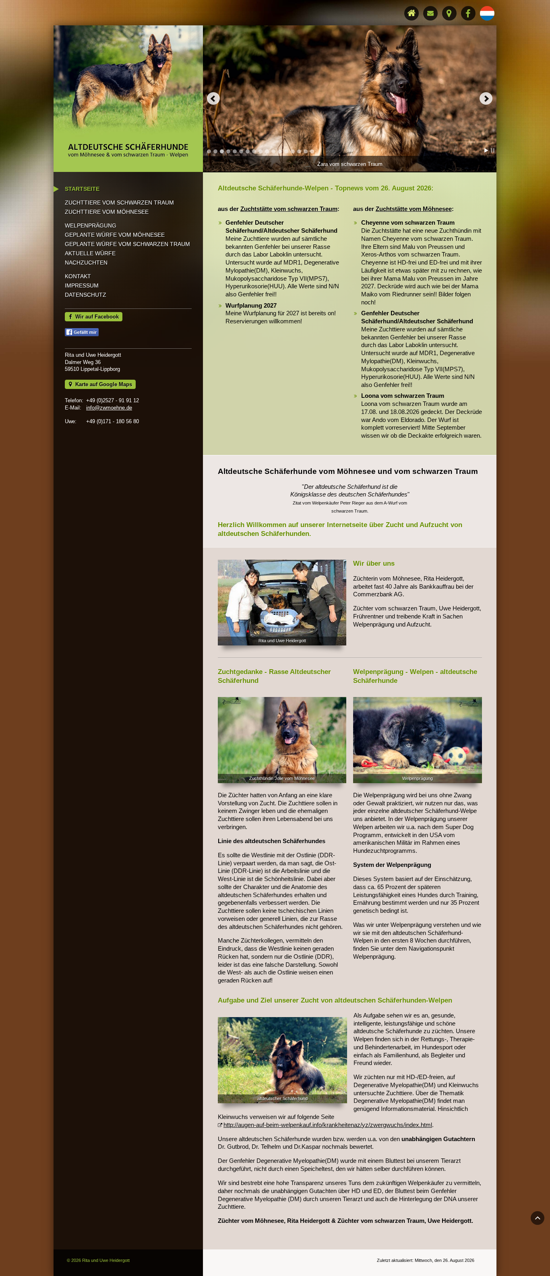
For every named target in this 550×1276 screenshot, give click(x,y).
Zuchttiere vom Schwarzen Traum (119, 202)
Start (486, 150)
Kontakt (78, 276)
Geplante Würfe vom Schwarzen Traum (127, 244)
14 (293, 151)
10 (267, 151)
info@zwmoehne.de (109, 408)
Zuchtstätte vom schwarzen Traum (288, 208)
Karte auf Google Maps (102, 384)
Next (486, 98)
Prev (213, 98)
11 (273, 151)
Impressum (82, 285)
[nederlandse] (487, 13)
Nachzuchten (86, 262)
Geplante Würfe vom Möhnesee (115, 235)
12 (280, 151)
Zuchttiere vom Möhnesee (107, 212)
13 (286, 151)
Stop (492, 150)
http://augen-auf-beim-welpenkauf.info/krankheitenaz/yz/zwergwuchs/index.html (327, 1124)
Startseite (82, 189)
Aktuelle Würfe (90, 253)
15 (299, 151)
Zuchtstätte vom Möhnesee (414, 208)
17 (312, 151)
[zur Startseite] (128, 98)
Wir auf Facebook (95, 317)
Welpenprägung (90, 225)
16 (306, 151)
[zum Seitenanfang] (538, 1218)
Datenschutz (85, 295)
